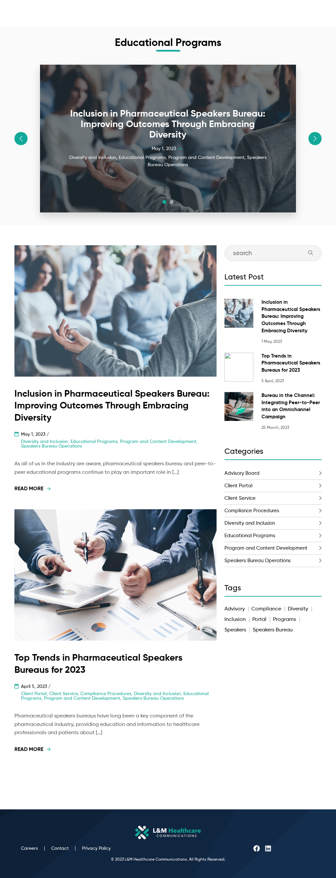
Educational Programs (249, 535)
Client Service (240, 498)
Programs (284, 619)
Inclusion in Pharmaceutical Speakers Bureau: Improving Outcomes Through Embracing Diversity (291, 316)
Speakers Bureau (273, 630)
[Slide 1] (164, 202)
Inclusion (235, 619)
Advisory (234, 609)
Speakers (235, 630)
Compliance (266, 609)
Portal (259, 619)
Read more (28, 489)
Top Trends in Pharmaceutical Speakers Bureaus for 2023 (291, 363)
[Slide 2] (172, 202)
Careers (29, 848)
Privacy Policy (96, 848)
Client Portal (238, 485)
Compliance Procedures (251, 510)
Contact (60, 848)
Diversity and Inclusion (249, 523)
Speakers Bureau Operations (257, 560)
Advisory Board (242, 473)
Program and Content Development (265, 548)
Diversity (298, 609)
